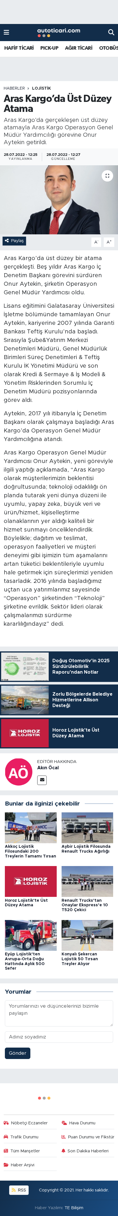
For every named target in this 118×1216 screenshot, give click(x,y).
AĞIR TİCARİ (78, 48)
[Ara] (111, 32)
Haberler (14, 88)
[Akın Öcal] (18, 771)
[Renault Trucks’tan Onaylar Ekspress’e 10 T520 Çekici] (87, 881)
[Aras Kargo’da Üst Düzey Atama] (59, 199)
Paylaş (17, 241)
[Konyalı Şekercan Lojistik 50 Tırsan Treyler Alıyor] (87, 935)
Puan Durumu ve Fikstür (91, 1137)
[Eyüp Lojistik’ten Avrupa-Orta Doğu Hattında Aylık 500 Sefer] (31, 935)
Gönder (17, 1053)
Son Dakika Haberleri (88, 1151)
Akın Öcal (48, 768)
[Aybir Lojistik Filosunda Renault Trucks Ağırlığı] (87, 827)
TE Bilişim (73, 1208)
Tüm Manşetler (25, 1151)
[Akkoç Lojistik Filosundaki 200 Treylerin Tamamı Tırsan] (31, 827)
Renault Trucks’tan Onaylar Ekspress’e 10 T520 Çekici (85, 905)
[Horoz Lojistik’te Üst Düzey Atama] (31, 881)
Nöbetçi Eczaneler (29, 1123)
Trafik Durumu (24, 1137)
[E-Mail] (42, 780)
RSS (21, 1190)
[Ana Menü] (6, 32)
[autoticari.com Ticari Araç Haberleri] (58, 33)
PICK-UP (49, 48)
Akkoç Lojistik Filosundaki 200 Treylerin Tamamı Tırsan (30, 851)
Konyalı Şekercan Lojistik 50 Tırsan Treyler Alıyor (80, 959)
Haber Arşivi (22, 1165)
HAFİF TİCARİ (19, 48)
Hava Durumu (82, 1123)
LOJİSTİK (41, 88)
